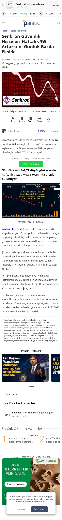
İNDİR (56, 5)
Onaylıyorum (39, 509)
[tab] (29, 386)
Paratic (5, 30)
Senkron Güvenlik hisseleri (17, 229)
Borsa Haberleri (18, 30)
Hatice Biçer (13, 131)
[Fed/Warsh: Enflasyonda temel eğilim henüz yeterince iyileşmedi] (25, 368)
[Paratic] (31, 23)
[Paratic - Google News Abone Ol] (48, 132)
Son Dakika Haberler (18, 403)
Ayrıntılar (21, 509)
